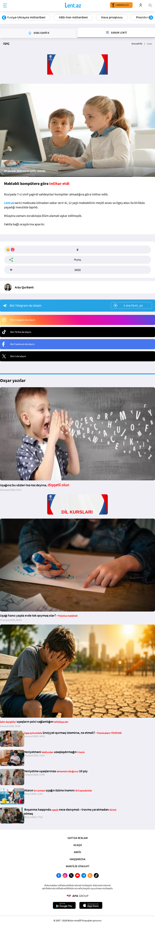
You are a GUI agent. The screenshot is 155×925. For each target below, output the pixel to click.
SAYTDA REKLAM (77, 838)
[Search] (150, 5)
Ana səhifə (137, 43)
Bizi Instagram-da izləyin (22, 319)
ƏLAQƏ (77, 845)
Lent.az (9, 203)
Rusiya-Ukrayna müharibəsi (26, 17)
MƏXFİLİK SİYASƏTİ (77, 866)
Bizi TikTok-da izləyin (20, 331)
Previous (4, 17)
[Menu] (5, 6)
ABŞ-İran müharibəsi (73, 17)
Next (151, 17)
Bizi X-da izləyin (18, 356)
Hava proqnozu (112, 17)
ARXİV (77, 852)
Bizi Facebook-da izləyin (22, 344)
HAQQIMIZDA (77, 859)
